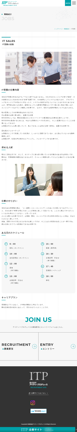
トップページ (58, 29)
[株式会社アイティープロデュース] (10, 2)
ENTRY (68, 3)
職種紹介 (67, 29)
